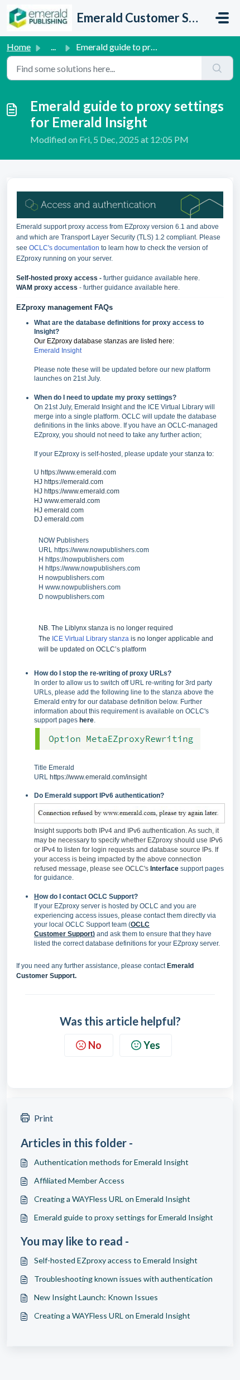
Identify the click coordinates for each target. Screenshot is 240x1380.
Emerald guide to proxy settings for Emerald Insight (123, 1217)
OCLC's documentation (64, 248)
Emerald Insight (57, 350)
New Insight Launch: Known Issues (96, 1297)
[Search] (217, 68)
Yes (151, 1045)
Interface (165, 869)
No (95, 1045)
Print (43, 1118)
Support (80, 934)
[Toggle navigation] (222, 18)
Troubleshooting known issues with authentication (123, 1278)
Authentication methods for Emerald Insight (111, 1162)
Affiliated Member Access (79, 1180)
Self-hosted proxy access (57, 278)
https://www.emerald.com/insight (98, 777)
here (191, 278)
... (53, 46)
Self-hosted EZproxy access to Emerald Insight (116, 1260)
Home (19, 46)
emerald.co (61, 519)
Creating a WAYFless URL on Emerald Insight (112, 1199)
